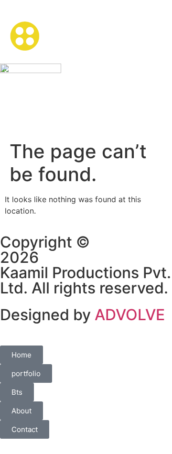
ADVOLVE (130, 314)
